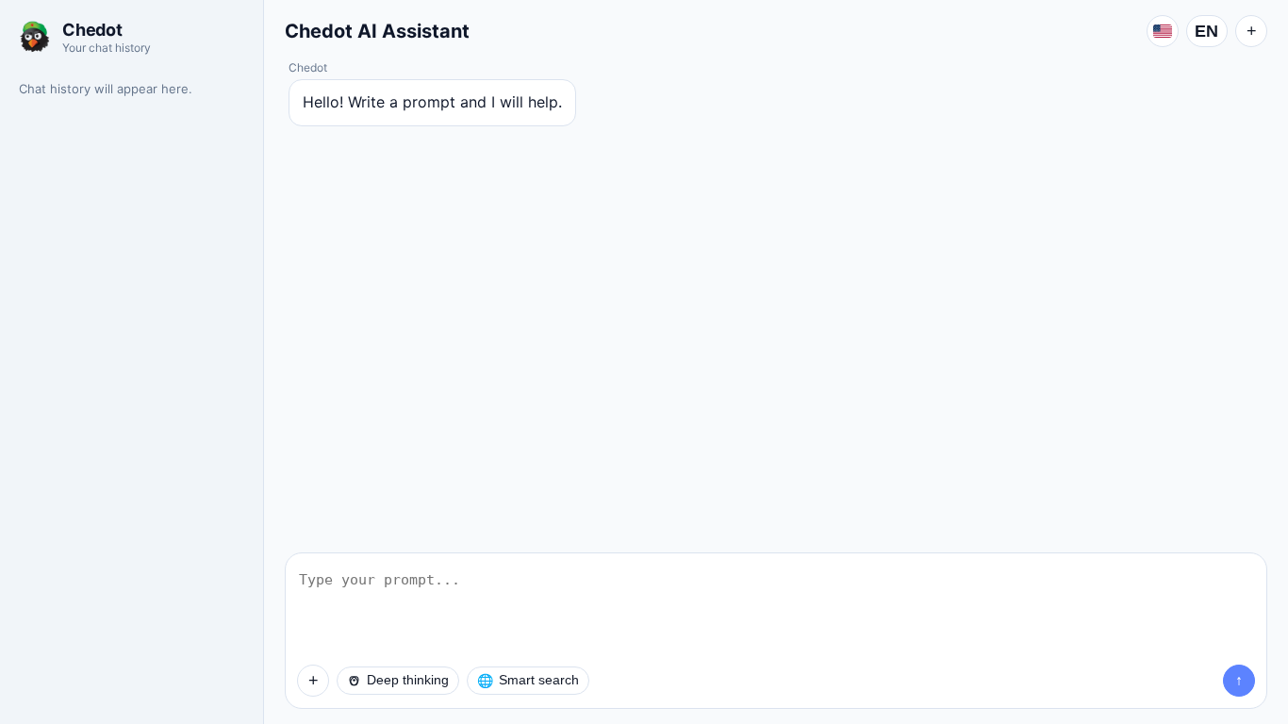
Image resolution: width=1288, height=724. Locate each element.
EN (1207, 31)
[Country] (1163, 31)
